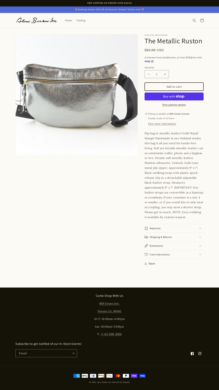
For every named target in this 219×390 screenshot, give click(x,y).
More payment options (174, 104)
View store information (162, 123)
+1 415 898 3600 (111, 334)
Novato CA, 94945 (109, 311)
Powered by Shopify (121, 382)
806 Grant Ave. (109, 303)
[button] (194, 20)
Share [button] (152, 263)
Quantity (149, 67)
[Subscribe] (73, 353)
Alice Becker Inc (104, 382)
